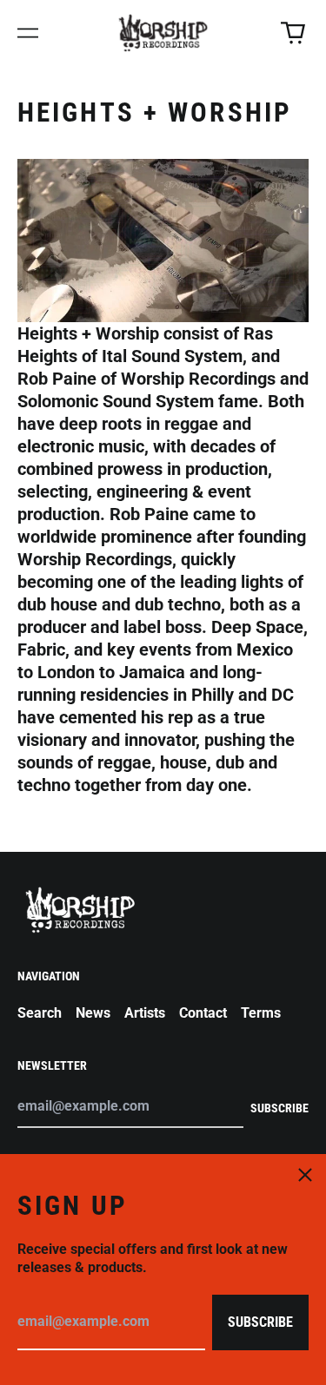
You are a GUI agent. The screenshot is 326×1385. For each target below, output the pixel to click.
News (93, 1013)
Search (39, 1013)
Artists (144, 1013)
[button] (293, 33)
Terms (261, 1013)
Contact (203, 1013)
